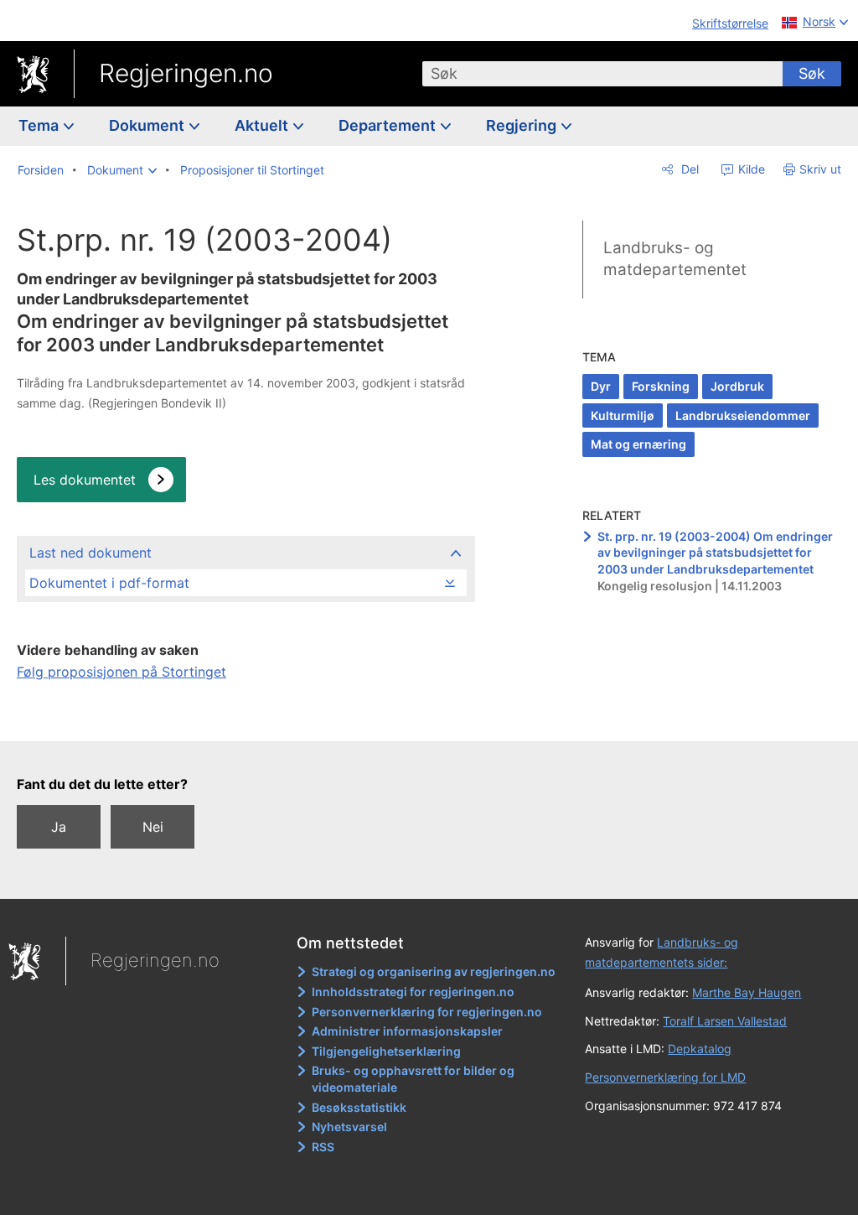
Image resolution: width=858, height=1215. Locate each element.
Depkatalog (699, 1048)
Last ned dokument (90, 552)
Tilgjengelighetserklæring (386, 1051)
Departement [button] (389, 125)
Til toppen (245, 717)
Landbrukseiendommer (742, 415)
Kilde (750, 169)
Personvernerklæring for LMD (665, 1077)
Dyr (601, 386)
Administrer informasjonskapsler (407, 1031)
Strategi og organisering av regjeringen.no (434, 971)
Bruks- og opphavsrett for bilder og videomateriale (413, 1078)
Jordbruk (737, 386)
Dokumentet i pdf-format (109, 582)
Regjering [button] (523, 125)
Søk (812, 73)
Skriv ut (820, 169)
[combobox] (602, 73)
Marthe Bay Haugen (746, 992)
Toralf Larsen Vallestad (725, 1021)
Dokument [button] (148, 125)
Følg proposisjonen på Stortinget (121, 671)
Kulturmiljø (622, 415)
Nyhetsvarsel (349, 1126)
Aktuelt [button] (263, 125)
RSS (323, 1147)
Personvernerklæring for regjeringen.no (427, 1012)
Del (688, 169)
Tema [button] (40, 125)
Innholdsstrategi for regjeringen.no (413, 991)
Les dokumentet (85, 479)
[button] (122, 170)
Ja (58, 826)
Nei (152, 826)
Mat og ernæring (638, 444)
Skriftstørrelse (730, 23)
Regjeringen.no (186, 73)
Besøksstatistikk (359, 1107)
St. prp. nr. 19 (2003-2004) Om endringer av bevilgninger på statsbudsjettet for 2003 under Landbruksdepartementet (715, 552)
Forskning (661, 386)
